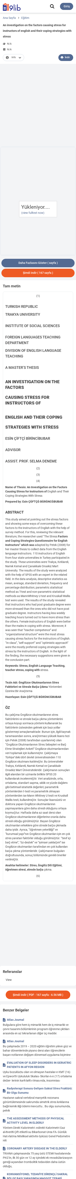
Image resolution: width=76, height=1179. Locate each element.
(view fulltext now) (32, 212)
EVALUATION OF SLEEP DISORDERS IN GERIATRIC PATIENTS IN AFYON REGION (39, 1065)
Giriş (67, 6)
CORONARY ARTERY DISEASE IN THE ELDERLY (37, 1148)
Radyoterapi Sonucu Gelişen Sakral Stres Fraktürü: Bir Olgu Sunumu (39, 1090)
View (9, 979)
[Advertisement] (38, 106)
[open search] (52, 6)
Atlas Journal (15, 1019)
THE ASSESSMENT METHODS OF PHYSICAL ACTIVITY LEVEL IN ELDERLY (35, 1120)
